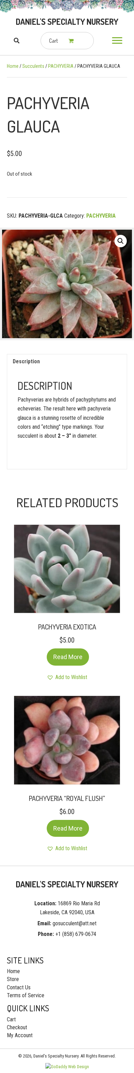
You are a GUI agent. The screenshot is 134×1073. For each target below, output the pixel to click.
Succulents (33, 66)
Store (13, 979)
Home (13, 66)
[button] (117, 41)
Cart (11, 1019)
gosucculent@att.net (75, 923)
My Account (20, 1035)
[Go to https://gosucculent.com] (67, 21)
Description (26, 361)
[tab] (67, 361)
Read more (67, 656)
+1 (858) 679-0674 (75, 934)
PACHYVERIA (61, 66)
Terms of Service (25, 995)
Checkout (17, 1027)
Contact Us (19, 987)
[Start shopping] (71, 40)
